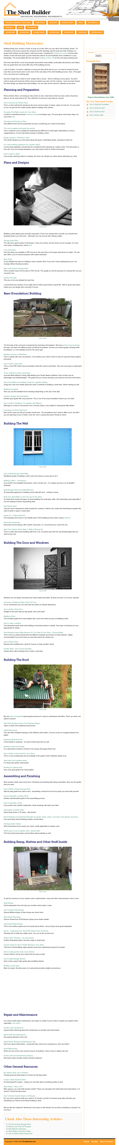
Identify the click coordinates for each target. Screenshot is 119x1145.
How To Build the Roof (97, 108)
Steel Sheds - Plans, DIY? (13, 1087)
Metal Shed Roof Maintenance (15, 1035)
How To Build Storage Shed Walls (16, 474)
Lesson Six (82, 32)
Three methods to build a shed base (17, 373)
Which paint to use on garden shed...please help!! (22, 831)
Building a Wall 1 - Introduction (15, 481)
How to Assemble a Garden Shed (16, 796)
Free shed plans (10, 250)
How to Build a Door (11, 642)
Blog (20, 27)
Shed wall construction (12, 522)
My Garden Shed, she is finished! (16, 1073)
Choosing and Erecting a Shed (15, 121)
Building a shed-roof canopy (14, 746)
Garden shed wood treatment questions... (19, 1056)
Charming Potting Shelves (13, 924)
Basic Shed (8, 259)
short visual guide (70, 345)
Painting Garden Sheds (12, 824)
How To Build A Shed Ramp (14, 910)
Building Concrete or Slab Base (15, 354)
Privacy (87, 1141)
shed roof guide (15, 716)
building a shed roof (47, 58)
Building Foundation (11, 389)
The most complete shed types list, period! (19, 128)
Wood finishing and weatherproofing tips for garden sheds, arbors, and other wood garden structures (41, 817)
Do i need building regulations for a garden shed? (22, 144)
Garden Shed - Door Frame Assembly (17, 649)
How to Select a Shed (12, 154)
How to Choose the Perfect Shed (16, 103)
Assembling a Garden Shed (14, 810)
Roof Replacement (10, 1049)
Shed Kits (53, 22)
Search (98, 56)
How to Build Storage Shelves (14, 959)
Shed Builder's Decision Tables (19, 1131)
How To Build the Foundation (99, 104)
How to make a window (12, 623)
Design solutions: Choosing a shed (16, 138)
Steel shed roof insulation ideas (15, 760)
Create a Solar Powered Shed (15, 1080)
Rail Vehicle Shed (10, 506)
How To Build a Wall (96, 115)
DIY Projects (93, 22)
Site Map (94, 1141)
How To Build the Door (97, 112)
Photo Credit (42, 226)
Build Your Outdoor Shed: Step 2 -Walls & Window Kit (23, 529)
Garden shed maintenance (13, 1028)
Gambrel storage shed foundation (16, 396)
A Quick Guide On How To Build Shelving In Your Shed (24, 945)
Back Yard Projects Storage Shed (16, 268)
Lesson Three (39, 32)
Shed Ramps (8, 903)
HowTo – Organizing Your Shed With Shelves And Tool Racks (26, 931)
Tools (80, 22)
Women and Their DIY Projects (19, 1126)
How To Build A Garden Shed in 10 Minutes (19, 1096)
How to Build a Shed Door (13, 609)
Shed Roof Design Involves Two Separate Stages (22, 723)
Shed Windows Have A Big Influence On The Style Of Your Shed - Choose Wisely (33, 632)
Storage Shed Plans (11, 241)
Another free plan (10, 278)
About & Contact (106, 1141)
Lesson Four (54, 32)
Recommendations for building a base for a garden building (25, 382)
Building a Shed (9, 616)
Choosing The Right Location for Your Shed (20, 112)
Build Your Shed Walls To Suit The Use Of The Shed (23, 497)
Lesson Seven (96, 32)
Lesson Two (24, 32)
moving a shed (31, 114)
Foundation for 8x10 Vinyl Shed (15, 410)
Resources (31, 27)
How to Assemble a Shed (13, 803)
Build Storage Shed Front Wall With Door (19, 490)
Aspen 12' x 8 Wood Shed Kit (14, 515)
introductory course (60, 53)
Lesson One (10, 32)
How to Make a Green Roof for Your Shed (19, 753)
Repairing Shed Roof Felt (13, 739)
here (13, 117)
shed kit (67, 518)
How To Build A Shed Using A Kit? (20, 1133)
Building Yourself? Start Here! (18, 22)
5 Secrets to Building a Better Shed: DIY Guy (20, 602)
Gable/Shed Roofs (10, 730)
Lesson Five (68, 32)
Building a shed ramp (11, 966)
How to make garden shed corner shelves (19, 952)
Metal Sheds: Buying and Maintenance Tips (20, 1042)
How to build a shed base (13, 364)
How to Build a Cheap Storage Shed (17, 789)
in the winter (15, 1023)
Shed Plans (40, 22)
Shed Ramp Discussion (12, 917)
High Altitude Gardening (17, 1129)
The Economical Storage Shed (19, 1124)
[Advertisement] (23, 990)
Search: (91, 52)
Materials (10, 27)
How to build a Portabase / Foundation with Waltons (23, 403)
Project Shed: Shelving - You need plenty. (19, 938)
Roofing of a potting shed (13, 767)
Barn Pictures (67, 22)
